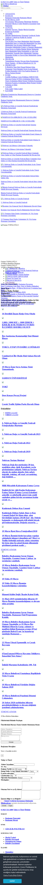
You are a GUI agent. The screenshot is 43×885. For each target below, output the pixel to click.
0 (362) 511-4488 (7, 2)
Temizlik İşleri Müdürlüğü (23, 53)
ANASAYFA (10, 14)
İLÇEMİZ (8, 33)
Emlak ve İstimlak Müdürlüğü (31, 47)
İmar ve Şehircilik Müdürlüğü (24, 43)
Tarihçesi (8, 37)
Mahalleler (9, 852)
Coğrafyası (16, 37)
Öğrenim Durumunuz (9, 778)
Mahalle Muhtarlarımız (13, 35)
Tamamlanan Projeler (12, 61)
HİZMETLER (10, 65)
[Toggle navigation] (2, 10)
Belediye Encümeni (29, 24)
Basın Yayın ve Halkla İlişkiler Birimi (18, 49)
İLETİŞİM (9, 91)
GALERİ (8, 87)
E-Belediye (9, 67)
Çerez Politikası (23, 77)
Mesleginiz (5, 780)
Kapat (10, 805)
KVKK (8, 75)
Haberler (8, 29)
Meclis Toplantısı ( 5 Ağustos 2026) (13, 292)
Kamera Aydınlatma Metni (21, 83)
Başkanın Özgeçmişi (12, 18)
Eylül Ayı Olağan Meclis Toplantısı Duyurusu (17, 284)
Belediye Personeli (12, 839)
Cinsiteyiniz (5, 776)
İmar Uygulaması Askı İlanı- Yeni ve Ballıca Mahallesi (20, 286)
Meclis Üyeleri (17, 24)
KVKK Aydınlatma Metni (26, 79)
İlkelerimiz (28, 22)
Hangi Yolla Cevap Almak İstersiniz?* (15, 771)
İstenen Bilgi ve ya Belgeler (11, 799)
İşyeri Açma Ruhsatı (31, 69)
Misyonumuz (19, 22)
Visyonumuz (9, 22)
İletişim (26, 2)
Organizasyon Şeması (13, 841)
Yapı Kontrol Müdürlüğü (22, 45)
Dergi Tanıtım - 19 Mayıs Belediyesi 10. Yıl (20, 63)
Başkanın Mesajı (26, 18)
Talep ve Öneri (18, 2)
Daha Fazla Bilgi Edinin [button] (13, 875)
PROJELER (9, 59)
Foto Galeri (9, 89)
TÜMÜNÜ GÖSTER (8, 550)
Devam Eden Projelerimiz (29, 61)
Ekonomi (25, 35)
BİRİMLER (9, 39)
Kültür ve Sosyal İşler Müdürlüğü (24, 55)
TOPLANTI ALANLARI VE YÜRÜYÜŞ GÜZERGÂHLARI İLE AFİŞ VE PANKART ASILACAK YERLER (17, 304)
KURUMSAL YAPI (12, 20)
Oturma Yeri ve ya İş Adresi (11, 789)
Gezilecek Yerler (34, 35)
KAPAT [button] (12, 881)
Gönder (11, 742)
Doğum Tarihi (6, 769)
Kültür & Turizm (26, 37)
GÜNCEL (9, 28)
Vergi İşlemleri (18, 69)
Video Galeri (18, 89)
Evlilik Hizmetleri (11, 71)
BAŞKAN (9, 16)
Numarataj (9, 69)
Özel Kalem (9, 41)
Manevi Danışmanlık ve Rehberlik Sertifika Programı (19, 294)
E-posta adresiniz (7, 773)
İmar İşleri (17, 67)
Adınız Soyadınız (7, 764)
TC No (3, 767)
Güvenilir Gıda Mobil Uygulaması (13, 300)
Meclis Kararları (29, 29)
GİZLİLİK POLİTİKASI (14, 829)
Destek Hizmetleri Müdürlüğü (20, 46)
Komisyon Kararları (12, 31)
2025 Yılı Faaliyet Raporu (27, 71)
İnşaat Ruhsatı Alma (28, 67)
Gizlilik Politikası (11, 77)
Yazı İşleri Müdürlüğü (21, 41)
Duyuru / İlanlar (17, 29)
